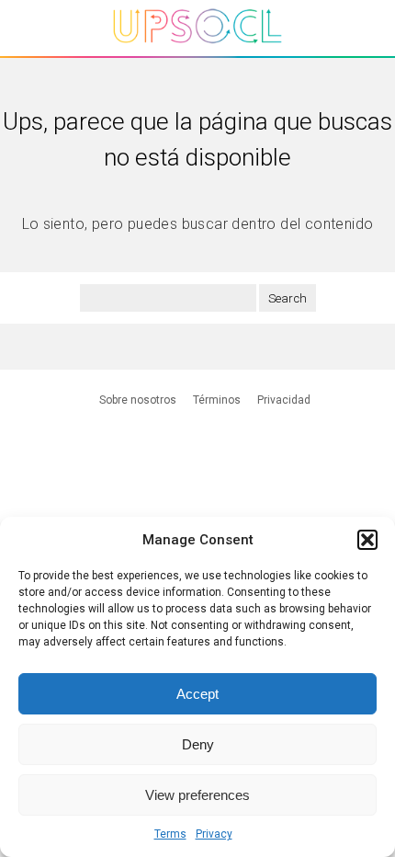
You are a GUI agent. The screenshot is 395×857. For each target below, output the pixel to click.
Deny (198, 744)
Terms (170, 834)
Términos (217, 400)
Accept (197, 694)
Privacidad (283, 400)
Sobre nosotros (137, 400)
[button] (367, 540)
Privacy (214, 834)
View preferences (197, 795)
